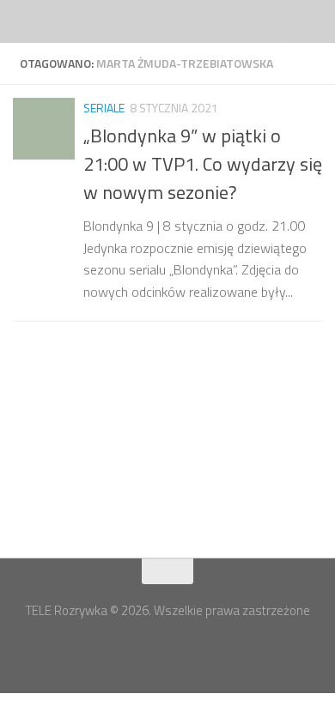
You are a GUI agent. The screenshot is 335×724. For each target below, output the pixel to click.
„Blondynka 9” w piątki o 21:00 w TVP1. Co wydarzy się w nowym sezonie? (202, 164)
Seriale (104, 108)
